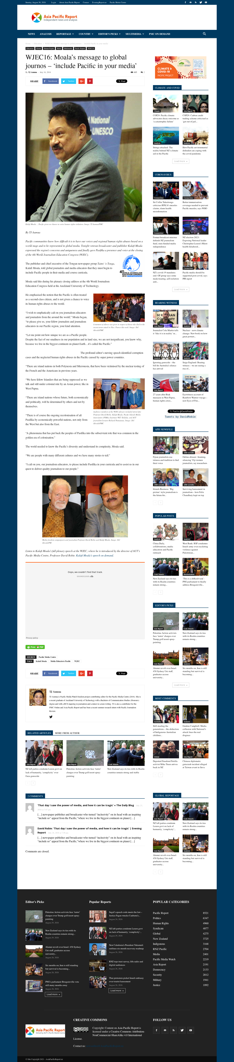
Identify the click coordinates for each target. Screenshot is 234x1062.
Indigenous (159, 944)
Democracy (159, 969)
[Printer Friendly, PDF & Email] (35, 647)
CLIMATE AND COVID (167, 87)
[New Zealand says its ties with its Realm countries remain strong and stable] (126, 753)
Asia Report (31, 764)
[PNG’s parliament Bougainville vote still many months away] (34, 986)
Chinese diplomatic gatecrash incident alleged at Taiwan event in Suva (195, 764)
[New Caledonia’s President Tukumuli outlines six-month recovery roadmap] (97, 949)
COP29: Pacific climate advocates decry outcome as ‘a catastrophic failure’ (166, 118)
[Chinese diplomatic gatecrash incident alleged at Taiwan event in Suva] (196, 749)
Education (30, 48)
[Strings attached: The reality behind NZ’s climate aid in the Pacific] (166, 136)
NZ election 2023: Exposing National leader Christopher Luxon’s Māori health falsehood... (195, 242)
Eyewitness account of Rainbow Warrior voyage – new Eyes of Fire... (195, 397)
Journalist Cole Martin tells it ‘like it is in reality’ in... (165, 332)
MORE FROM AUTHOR (67, 733)
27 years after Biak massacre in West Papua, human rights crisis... (164, 397)
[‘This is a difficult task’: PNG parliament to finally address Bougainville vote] (196, 567)
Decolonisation (189, 574)
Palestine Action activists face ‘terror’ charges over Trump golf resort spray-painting (83, 772)
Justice (156, 985)
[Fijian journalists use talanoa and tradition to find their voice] (166, 445)
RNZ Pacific (160, 949)
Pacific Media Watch (164, 959)
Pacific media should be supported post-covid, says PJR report (195, 275)
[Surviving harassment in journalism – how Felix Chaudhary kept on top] (196, 477)
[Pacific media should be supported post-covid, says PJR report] (196, 261)
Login (53, 2)
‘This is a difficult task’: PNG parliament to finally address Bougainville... (194, 581)
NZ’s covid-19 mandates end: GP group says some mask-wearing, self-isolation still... (166, 277)
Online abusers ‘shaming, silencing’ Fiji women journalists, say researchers (195, 460)
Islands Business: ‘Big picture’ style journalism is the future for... (165, 492)
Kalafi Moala (41, 661)
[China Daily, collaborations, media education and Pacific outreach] (166, 532)
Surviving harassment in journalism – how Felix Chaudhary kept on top (194, 492)
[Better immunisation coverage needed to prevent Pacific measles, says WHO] (196, 190)
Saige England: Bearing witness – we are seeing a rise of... (194, 365)
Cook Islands (113, 764)
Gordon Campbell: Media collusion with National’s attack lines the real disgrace (194, 730)
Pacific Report (80, 48)
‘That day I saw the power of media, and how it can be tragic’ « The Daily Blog (86, 805)
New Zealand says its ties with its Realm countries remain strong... (164, 581)
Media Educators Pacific (61, 661)
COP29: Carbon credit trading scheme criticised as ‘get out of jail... (195, 118)
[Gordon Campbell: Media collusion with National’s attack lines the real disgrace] (196, 714)
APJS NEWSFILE (164, 429)
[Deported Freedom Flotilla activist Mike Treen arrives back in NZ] (166, 749)
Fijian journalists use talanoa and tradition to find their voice (166, 460)
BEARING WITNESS (166, 302)
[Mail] (190, 2)
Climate (157, 111)
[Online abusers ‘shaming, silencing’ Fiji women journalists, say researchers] (196, 445)
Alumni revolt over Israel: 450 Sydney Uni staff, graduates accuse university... (165, 673)
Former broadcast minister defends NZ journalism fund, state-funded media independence (165, 242)
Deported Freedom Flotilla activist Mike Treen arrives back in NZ (165, 764)
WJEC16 (91, 48)
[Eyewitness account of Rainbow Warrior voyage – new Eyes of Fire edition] (196, 383)
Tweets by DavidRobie (180, 416)
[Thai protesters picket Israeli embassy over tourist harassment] (97, 982)
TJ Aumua (32, 72)
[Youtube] (205, 2)
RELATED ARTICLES (39, 733)
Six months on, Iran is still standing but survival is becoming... (195, 671)
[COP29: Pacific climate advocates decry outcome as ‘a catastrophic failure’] (166, 104)
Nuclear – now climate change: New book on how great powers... (195, 333)
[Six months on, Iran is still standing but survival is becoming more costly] (196, 656)
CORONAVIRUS (163, 174)
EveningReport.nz (99, 2)
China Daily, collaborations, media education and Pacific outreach (163, 548)
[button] (204, 34)
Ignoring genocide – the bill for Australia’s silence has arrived (164, 365)
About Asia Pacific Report (69, 2)
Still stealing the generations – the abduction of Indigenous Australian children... (166, 730)
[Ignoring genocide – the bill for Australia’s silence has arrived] (166, 351)
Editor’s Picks (108, 34)
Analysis (46, 34)
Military (157, 980)
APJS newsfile (159, 452)
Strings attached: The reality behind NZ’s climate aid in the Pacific (165, 150)
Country (85, 34)
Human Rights (49, 48)
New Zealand (160, 938)
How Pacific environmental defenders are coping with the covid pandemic (195, 150)
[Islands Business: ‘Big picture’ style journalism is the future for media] (166, 477)
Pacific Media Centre (118, 2)
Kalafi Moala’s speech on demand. (95, 555)
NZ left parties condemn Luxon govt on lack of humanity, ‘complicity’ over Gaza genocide (44, 772)
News (31, 34)
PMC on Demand (159, 34)
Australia (157, 721)
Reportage (63, 34)
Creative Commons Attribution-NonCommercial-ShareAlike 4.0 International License (109, 1035)
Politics (157, 918)
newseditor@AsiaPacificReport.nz (105, 1046)
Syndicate (158, 928)
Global (38, 48)
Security (157, 974)
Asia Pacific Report (128, 1028)
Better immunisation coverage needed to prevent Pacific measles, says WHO (195, 205)
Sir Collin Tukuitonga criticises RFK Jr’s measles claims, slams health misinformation (165, 207)
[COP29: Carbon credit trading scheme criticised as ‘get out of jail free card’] (196, 104)
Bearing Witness (190, 390)
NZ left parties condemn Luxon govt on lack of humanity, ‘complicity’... (164, 826)
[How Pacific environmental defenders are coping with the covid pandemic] (196, 136)
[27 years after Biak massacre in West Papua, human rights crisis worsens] (166, 383)
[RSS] (195, 2)
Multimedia (133, 34)
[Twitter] (200, 2)
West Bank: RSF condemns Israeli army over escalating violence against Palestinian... (195, 548)
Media (59, 48)
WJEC (77, 661)
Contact (86, 2)
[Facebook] (185, 2)
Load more (179, 161)
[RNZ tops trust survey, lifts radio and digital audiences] (97, 966)
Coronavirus (158, 198)
